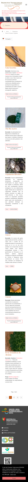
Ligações (6, 430)
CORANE (12, 266)
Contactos (5, 428)
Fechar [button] (14, 478)
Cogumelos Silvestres (13, 174)
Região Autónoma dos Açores (11, 144)
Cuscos (8, 235)
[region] (14, 19)
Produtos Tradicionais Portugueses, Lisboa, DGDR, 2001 (14, 97)
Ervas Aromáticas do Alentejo (13, 353)
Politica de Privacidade (9, 432)
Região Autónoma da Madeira (12, 93)
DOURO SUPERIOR (13, 209)
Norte (7, 209)
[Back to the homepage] (12, 4)
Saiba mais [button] (13, 474)
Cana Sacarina (10, 68)
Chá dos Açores (11, 129)
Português (8, 39)
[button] (26, 4)
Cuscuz (8, 297)
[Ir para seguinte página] (21, 397)
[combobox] (14, 25)
